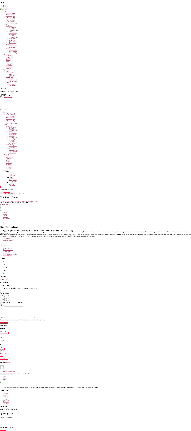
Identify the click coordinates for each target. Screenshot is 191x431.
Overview (5, 212)
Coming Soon (12, 80)
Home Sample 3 (10, 16)
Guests (2, 349)
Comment (3, 317)
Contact (11, 78)
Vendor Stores (13, 45)
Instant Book (6, 251)
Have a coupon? (4, 353)
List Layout (9, 26)
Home (4, 11)
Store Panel (12, 47)
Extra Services (4, 333)
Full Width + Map (13, 30)
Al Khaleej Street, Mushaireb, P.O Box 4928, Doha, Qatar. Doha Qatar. (19, 201)
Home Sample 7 (10, 21)
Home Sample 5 (10, 19)
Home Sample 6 (10, 20)
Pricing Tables (13, 81)
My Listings (9, 63)
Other (7, 82)
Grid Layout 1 (12, 41)
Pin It (4, 379)
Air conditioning (7, 248)
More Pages (9, 77)
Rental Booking (13, 51)
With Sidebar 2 (13, 34)
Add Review (6, 218)
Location (5, 217)
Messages (9, 58)
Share (4, 376)
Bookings (8, 48)
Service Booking (13, 50)
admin (8, 362)
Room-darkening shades (10, 254)
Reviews (8, 64)
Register (5, 6)
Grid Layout (9, 31)
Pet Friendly (6, 253)
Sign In (2, 192)
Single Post (12, 75)
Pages (4, 70)
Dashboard (9, 55)
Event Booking (13, 53)
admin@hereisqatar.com (9, 371)
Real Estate (3, 193)
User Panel (6, 54)
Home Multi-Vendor (11, 23)
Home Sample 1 (10, 13)
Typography (12, 85)
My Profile (8, 68)
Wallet (8, 61)
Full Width (11, 28)
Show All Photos (4, 204)
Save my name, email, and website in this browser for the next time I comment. (23, 320)
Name (2, 304)
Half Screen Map (10, 38)
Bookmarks (9, 65)
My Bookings (9, 57)
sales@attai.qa (8, 97)
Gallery (5, 214)
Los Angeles (10, 193)
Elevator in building (8, 250)
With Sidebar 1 (13, 33)
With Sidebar (12, 27)
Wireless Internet (7, 255)
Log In (4, 5)
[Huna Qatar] (4, 9)
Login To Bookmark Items (6, 374)
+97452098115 (7, 238)
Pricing (5, 215)
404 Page (11, 84)
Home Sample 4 (10, 17)
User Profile (12, 72)
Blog (10, 74)
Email (2, 305)
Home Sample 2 (10, 14)
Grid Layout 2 (12, 43)
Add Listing (9, 67)
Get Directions (4, 279)
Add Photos (21, 302)
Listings (5, 24)
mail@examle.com (8, 240)
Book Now (3, 430)
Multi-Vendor (9, 44)
